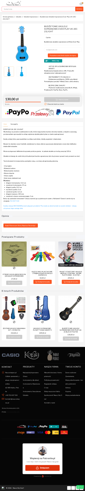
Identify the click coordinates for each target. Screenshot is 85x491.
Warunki (16, 412)
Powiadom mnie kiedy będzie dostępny (63, 55)
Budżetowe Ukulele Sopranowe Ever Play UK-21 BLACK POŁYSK (71, 330)
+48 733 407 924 (11, 395)
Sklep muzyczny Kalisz (52, 391)
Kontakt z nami (49, 403)
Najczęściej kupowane (31, 372)
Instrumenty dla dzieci (31, 380)
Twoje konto (73, 367)
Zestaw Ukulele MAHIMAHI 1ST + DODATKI (14, 329)
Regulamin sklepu (50, 384)
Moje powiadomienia (72, 395)
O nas (46, 388)
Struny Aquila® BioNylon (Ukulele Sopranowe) (14, 275)
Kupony (68, 391)
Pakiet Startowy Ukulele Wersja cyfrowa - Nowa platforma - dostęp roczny (71, 274)
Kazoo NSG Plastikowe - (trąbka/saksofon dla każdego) (42, 273)
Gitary (25, 376)
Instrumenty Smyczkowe (32, 391)
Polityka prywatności (51, 380)
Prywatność (9, 412)
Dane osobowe (70, 372)
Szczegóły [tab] (14, 124)
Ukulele (25, 395)
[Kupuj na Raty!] (63, 60)
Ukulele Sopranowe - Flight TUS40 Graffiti (42, 329)
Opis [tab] (5, 124)
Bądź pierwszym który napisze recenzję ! (20, 225)
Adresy (68, 388)
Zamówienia (69, 376)
